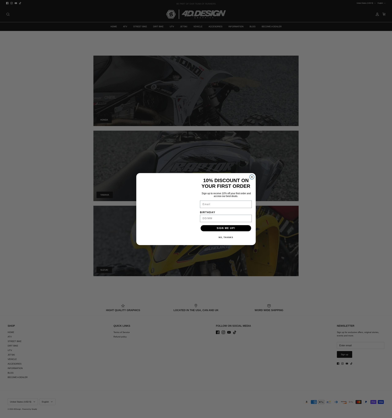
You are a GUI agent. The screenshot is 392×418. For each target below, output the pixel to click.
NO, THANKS (226, 237)
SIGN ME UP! (226, 228)
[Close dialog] (252, 177)
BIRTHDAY (207, 212)
